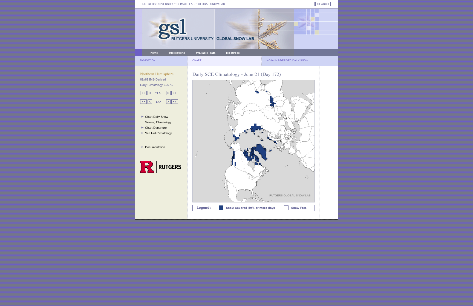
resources (233, 52)
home (154, 52)
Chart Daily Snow (156, 116)
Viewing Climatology (158, 122)
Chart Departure (156, 127)
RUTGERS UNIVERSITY (157, 3)
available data (205, 52)
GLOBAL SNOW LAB (211, 3)
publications (177, 52)
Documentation (155, 147)
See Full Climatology (158, 133)
